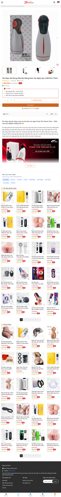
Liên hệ (4, 487)
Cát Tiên (19, 179)
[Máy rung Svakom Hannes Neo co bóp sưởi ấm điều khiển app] (22, 222)
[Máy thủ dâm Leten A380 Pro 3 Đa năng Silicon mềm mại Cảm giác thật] (7, 196)
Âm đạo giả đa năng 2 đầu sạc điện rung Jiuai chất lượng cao (38, 309)
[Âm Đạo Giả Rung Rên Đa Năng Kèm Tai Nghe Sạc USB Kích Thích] (30, 38)
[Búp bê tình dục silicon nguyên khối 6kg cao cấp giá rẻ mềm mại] (7, 383)
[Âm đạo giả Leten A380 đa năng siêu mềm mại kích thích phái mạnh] (7, 222)
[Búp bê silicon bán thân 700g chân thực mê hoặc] (53, 196)
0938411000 (32, 108)
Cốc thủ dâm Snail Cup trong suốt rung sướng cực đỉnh (53, 258)
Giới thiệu (4, 480)
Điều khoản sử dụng (7, 483)
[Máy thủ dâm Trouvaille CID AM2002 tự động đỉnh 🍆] (22, 247)
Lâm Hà (13, 182)
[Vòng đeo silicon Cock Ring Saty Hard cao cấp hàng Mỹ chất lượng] (38, 383)
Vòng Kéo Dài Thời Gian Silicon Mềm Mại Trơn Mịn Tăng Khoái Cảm (53, 393)
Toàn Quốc (6, 179)
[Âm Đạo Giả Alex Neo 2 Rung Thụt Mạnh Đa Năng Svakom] (38, 247)
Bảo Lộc (13, 179)
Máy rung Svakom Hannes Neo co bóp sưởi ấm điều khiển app (22, 232)
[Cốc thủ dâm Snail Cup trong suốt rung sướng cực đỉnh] (53, 247)
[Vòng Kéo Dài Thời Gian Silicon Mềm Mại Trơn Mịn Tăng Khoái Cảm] (53, 383)
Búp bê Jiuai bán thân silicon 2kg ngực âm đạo (38, 232)
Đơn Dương (40, 179)
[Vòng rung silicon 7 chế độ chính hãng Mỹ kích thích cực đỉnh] (7, 409)
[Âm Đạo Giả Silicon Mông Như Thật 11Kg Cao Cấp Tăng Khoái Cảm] (7, 332)
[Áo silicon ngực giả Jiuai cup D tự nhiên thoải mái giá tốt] (7, 358)
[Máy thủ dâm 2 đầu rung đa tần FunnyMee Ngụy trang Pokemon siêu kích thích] (22, 298)
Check (55, 481)
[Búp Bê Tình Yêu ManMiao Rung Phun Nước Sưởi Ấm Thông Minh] (38, 358)
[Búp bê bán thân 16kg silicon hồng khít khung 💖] (53, 332)
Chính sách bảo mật (7, 485)
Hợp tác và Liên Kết (28, 480)
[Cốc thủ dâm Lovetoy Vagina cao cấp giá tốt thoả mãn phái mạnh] (53, 273)
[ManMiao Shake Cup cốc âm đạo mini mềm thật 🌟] (53, 222)
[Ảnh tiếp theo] (26, 73)
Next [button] (57, 38)
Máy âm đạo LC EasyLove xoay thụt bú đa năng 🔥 (53, 309)
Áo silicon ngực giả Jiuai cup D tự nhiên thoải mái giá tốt (6, 368)
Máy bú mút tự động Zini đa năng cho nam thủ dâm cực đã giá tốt (7, 308)
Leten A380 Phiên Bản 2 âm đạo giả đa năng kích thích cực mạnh (22, 207)
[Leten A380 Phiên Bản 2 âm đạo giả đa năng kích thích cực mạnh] (22, 196)
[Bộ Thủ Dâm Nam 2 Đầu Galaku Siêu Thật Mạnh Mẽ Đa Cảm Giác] (7, 273)
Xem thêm (30, 165)
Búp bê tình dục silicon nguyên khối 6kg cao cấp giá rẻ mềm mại (7, 394)
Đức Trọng (47, 179)
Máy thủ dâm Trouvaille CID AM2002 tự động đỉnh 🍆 (22, 257)
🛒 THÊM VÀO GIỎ (36, 100)
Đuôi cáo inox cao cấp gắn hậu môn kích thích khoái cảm (38, 342)
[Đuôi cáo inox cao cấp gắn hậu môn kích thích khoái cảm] (38, 332)
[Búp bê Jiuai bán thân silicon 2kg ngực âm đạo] (38, 222)
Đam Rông (32, 179)
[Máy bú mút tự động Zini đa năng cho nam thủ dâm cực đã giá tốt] (7, 298)
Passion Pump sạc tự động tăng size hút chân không (22, 445)
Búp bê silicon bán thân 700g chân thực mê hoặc (53, 207)
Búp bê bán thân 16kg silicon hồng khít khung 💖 (53, 342)
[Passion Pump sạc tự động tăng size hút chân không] (22, 435)
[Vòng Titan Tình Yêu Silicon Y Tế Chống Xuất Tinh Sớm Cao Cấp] (22, 358)
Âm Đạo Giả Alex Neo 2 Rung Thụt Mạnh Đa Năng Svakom (38, 258)
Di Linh (25, 179)
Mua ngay (30, 105)
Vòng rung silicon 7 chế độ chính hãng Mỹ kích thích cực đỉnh (7, 418)
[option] (9, 70)
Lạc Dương (6, 182)
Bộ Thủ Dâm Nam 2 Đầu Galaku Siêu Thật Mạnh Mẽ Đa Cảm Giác (7, 283)
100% (51, 114)
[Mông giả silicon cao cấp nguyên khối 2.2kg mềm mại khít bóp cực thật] (7, 247)
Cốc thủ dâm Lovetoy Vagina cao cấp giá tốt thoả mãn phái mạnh (53, 283)
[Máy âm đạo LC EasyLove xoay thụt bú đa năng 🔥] (53, 298)
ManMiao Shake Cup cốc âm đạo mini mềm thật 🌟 (53, 232)
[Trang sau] (39, 319)
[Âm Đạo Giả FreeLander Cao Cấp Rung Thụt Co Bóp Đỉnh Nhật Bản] (38, 273)
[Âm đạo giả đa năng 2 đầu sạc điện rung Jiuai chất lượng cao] (38, 298)
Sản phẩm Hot (26, 483)
